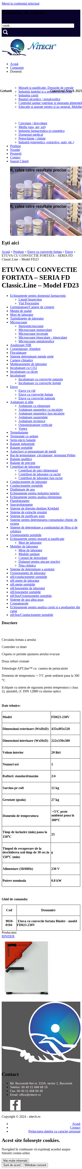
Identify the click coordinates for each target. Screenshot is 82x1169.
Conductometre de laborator (28, 482)
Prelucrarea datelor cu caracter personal (54, 1131)
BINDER (8, 936)
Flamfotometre (19, 501)
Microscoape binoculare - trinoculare (43, 337)
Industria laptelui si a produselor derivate (45, 91)
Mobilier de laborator (24, 546)
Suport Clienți (19, 161)
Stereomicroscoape (31, 326)
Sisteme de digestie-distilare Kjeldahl (34, 508)
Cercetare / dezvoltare (33, 123)
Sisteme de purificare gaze (27, 516)
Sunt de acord (11, 1165)
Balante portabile (21, 447)
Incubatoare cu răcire (24, 371)
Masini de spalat (21, 311)
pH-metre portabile (22, 584)
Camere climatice (21, 360)
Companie (17, 67)
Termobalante (19, 432)
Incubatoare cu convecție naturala (41, 379)
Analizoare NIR (20, 345)
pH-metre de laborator (24, 580)
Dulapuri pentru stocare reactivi (39, 561)
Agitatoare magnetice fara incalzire (42, 413)
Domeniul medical (31, 134)
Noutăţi (15, 150)
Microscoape (18, 322)
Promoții (15, 153)
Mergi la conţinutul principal (20, 3)
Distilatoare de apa (22, 489)
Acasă (14, 64)
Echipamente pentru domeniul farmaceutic (38, 295)
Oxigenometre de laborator (28, 573)
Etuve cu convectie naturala (37, 398)
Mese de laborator (30, 550)
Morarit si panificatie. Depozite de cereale (46, 88)
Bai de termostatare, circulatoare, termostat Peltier (42, 455)
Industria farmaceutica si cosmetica (42, 131)
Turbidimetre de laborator (27, 318)
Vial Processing (29, 303)
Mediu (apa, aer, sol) (32, 127)
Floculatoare (18, 352)
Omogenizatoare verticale (35, 425)
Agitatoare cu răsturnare (34, 406)
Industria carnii (28, 95)
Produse (15, 146)
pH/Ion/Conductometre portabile (31, 615)
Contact (15, 157)
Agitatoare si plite (21, 402)
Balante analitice (21, 459)
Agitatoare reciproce (32, 421)
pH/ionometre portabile (25, 592)
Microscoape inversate (33, 333)
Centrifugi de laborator (25, 466)
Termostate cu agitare (24, 436)
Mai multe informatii (15, 1160)
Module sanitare (29, 554)
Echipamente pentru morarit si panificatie (37, 539)
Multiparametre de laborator (28, 364)
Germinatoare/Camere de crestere (32, 307)
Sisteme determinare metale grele (32, 356)
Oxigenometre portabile (25, 535)
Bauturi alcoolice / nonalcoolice (39, 99)
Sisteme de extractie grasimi (28, 512)
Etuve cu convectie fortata (44, 252)
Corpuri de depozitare (33, 558)
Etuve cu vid (27, 390)
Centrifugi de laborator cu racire (40, 474)
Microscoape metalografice (36, 341)
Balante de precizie (22, 463)
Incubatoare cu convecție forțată (40, 383)
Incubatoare (18, 375)
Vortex (23, 428)
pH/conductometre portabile (28, 577)
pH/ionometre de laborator (27, 588)
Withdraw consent (35, 1165)
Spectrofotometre (21, 504)
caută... (6, 21)
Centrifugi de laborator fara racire (41, 478)
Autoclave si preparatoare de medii (33, 451)
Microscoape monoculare (35, 330)
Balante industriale (22, 444)
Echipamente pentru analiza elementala (36, 497)
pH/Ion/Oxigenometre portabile (31, 596)
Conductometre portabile (26, 485)
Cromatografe (19, 603)
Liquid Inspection (30, 299)
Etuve (69, 252)
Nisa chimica (27, 565)
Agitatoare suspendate (33, 417)
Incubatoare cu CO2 (23, 368)
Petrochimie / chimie (32, 138)
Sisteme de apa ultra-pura (27, 599)
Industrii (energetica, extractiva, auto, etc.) (46, 142)
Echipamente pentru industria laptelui (34, 493)
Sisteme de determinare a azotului (32, 569)
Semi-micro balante (23, 440)
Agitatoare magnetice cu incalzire (41, 409)
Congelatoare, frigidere (25, 349)
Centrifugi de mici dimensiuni (38, 470)
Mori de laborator (21, 314)
